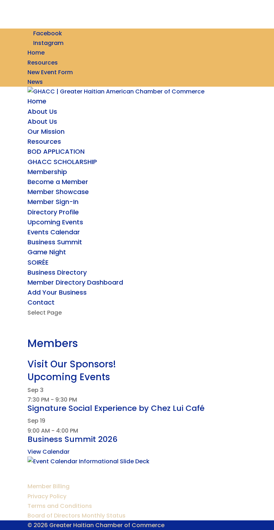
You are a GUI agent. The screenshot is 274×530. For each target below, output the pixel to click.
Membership (47, 171)
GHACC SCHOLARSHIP (62, 161)
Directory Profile (53, 212)
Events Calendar (53, 232)
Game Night (46, 252)
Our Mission (46, 131)
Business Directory (57, 272)
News (35, 82)
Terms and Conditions (59, 506)
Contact (41, 302)
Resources (42, 62)
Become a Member (57, 181)
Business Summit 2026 (72, 439)
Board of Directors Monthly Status (76, 515)
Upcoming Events (55, 222)
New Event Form (50, 72)
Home (36, 53)
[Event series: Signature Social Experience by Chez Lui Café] (80, 400)
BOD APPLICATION (56, 151)
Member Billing (48, 486)
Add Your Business (57, 292)
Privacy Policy (46, 496)
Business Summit (54, 242)
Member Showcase (58, 191)
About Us (42, 111)
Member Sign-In (52, 201)
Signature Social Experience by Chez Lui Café (115, 408)
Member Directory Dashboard (75, 282)
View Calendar (48, 452)
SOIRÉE (38, 262)
